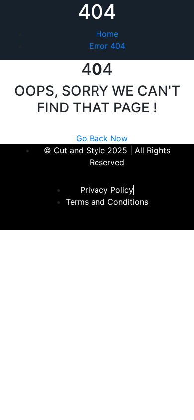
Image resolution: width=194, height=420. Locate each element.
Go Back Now (102, 138)
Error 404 (107, 46)
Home (107, 34)
